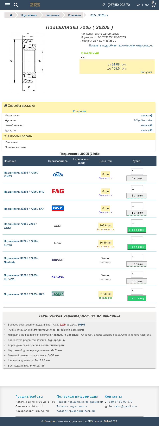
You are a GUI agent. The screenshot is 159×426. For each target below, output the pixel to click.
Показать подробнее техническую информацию (121, 45)
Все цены (146, 72)
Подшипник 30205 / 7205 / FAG (24, 191)
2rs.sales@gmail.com (122, 406)
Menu (7, 2)
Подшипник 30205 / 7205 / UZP (24, 294)
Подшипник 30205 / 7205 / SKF (24, 208)
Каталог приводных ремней (76, 410)
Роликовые (53, 15)
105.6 (115, 68)
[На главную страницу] (9, 15)
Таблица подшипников (72, 406)
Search (16, 2)
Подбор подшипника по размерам (80, 401)
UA (138, 4)
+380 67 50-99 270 (119, 401)
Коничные (74, 15)
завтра (145, 115)
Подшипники (29, 15)
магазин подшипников (72, 421)
